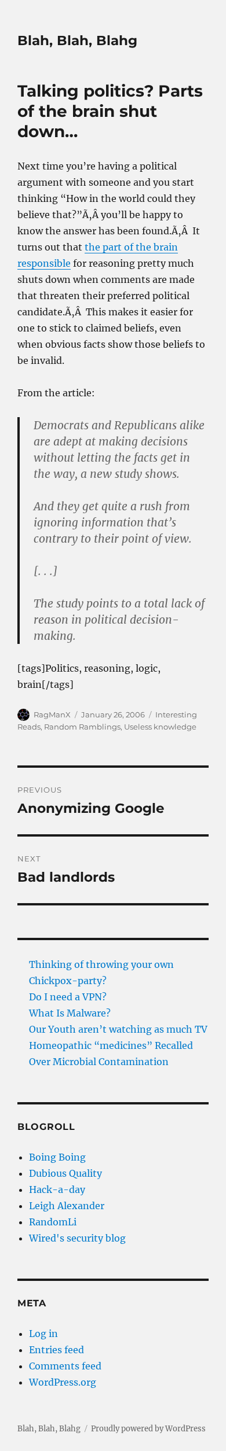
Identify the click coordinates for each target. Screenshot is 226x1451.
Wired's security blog (77, 1238)
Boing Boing (57, 1157)
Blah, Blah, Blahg (77, 40)
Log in (43, 1333)
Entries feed (56, 1350)
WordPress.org (62, 1382)
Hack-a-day (57, 1189)
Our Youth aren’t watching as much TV (118, 1029)
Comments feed (65, 1366)
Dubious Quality (65, 1173)
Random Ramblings (82, 726)
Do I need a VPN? (68, 997)
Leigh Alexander (66, 1205)
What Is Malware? (70, 1013)
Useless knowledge (160, 726)
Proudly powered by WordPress (148, 1429)
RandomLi (52, 1222)
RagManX (52, 714)
